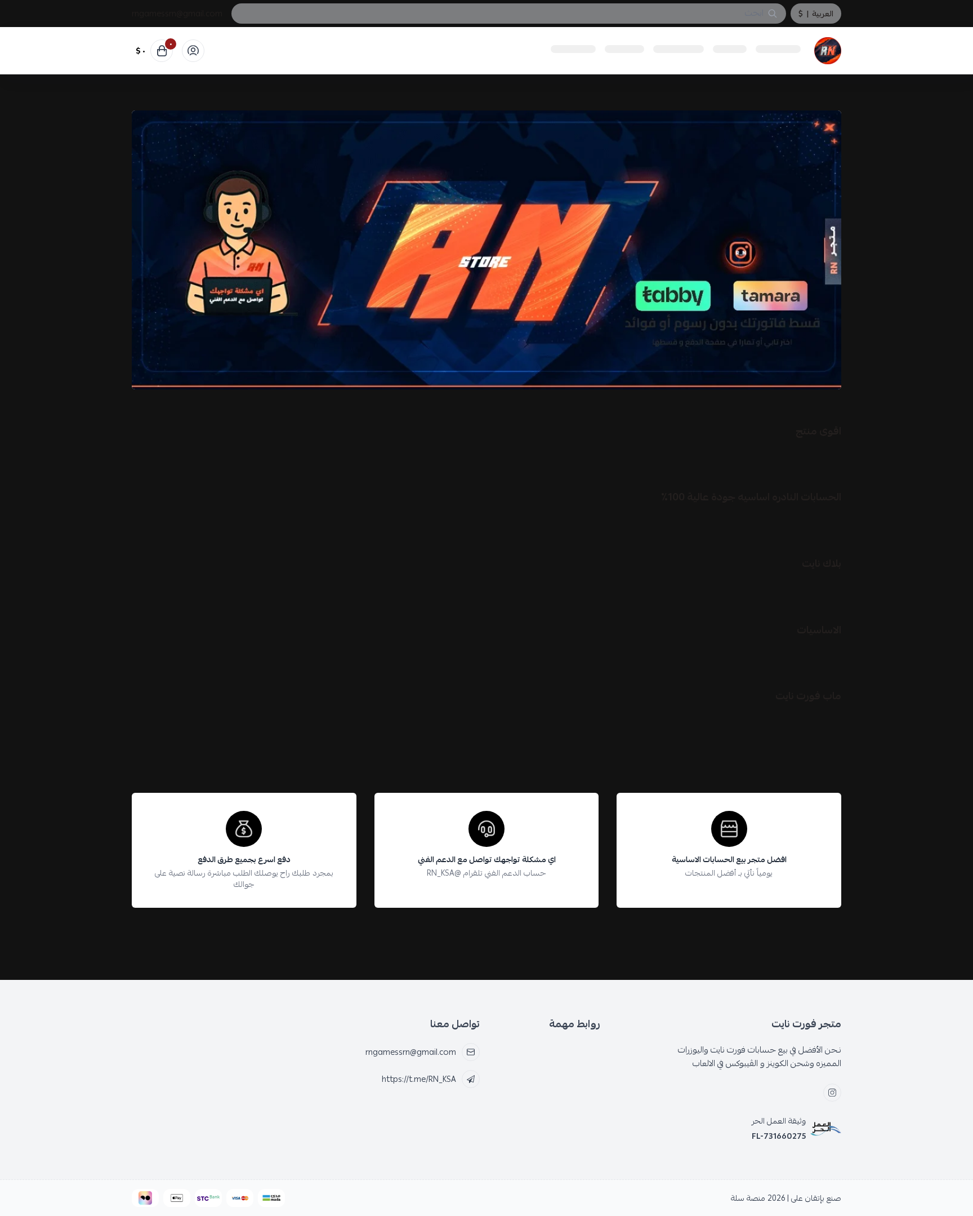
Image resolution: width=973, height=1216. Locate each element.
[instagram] (832, 1093)
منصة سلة (748, 1198)
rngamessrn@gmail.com (177, 13)
